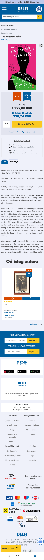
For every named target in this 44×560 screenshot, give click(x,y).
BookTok (12, 441)
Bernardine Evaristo (9, 29)
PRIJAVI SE (33, 351)
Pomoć (12, 464)
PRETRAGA (33, 340)
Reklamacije (12, 451)
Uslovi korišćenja (12, 460)
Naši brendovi (32, 430)
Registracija (31, 451)
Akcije (12, 430)
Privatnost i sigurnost (12, 455)
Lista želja (32, 460)
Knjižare (32, 420)
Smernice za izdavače (12, 435)
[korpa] (31, 298)
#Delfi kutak (12, 425)
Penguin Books (7, 33)
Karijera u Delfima (32, 425)
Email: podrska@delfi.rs (22, 409)
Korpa (32, 455)
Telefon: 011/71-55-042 (22, 407)
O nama (32, 434)
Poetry (11, 25)
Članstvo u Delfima (12, 420)
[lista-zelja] (13, 298)
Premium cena (19, 113)
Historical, (5, 25)
